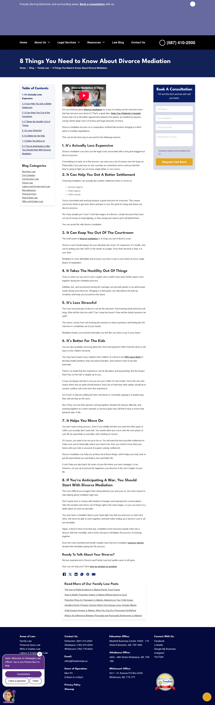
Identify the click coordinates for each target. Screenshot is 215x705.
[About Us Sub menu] (49, 42)
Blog (31, 67)
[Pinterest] (88, 574)
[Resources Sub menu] (103, 42)
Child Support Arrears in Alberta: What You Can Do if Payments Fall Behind (100, 610)
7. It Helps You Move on (33, 140)
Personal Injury (29, 193)
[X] (70, 574)
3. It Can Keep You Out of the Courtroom (36, 114)
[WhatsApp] (82, 574)
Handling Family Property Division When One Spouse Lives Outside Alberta (100, 605)
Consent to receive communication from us (174, 152)
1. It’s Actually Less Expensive (32, 96)
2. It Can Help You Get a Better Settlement (36, 105)
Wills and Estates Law (32, 201)
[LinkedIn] (76, 574)
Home (23, 42)
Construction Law (30, 178)
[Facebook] (64, 574)
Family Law (43, 67)
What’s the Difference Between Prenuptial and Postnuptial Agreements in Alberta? (103, 615)
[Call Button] (207, 697)
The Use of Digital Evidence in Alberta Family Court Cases (92, 589)
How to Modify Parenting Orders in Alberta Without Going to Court (95, 594)
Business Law (29, 171)
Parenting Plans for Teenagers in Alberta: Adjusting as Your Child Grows (98, 599)
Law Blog (118, 42)
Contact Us (138, 42)
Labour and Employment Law (36, 186)
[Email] (93, 574)
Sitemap (69, 689)
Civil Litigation (28, 175)
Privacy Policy (72, 685)
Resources (94, 42)
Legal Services (66, 42)
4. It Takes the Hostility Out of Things (36, 123)
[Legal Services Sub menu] (78, 42)
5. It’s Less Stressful (32, 130)
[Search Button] (192, 4)
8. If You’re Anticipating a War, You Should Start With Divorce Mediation (36, 149)
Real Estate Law (30, 197)
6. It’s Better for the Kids (33, 135)
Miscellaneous (29, 189)
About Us (40, 42)
